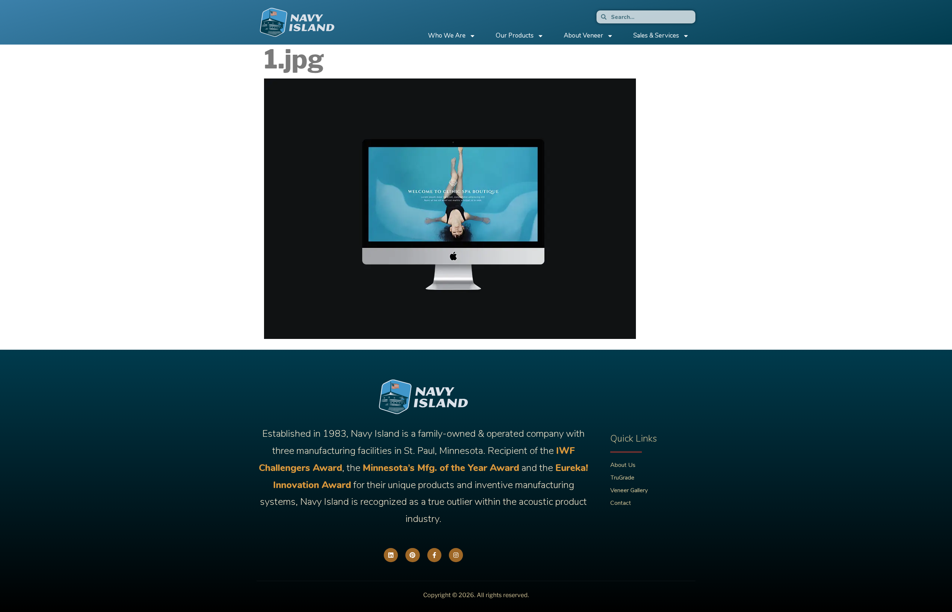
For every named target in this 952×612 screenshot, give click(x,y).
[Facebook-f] (434, 555)
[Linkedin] (391, 555)
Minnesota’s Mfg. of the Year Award (441, 467)
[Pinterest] (412, 555)
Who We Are (447, 35)
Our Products (515, 35)
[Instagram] (456, 555)
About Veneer (583, 35)
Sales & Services (656, 35)
